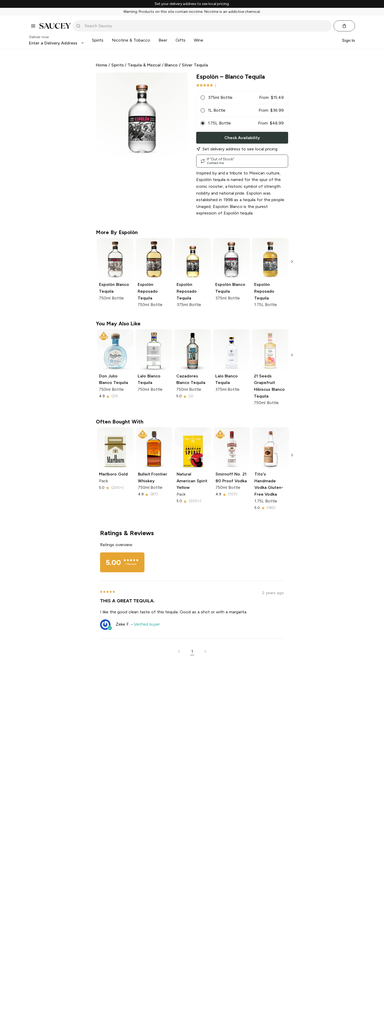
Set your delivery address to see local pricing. (192, 4)
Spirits (117, 65)
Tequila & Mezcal (144, 65)
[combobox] (205, 25)
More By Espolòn (117, 232)
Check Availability (242, 137)
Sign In (348, 40)
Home (101, 65)
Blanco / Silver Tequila (186, 65)
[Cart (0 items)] (344, 25)
